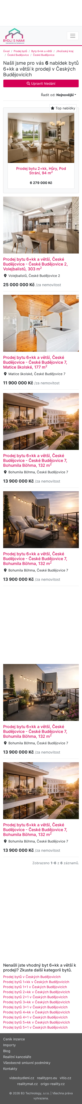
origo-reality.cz (53, 1084)
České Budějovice (18, 54)
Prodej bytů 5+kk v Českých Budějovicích (36, 1022)
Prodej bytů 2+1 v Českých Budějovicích (35, 997)
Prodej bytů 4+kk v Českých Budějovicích (36, 1012)
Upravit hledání (42, 83)
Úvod (6, 51)
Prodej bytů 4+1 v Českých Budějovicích (35, 1017)
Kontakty (10, 1068)
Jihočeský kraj (64, 51)
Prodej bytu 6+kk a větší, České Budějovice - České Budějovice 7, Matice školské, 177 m (35, 362)
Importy (9, 1045)
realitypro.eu (47, 1078)
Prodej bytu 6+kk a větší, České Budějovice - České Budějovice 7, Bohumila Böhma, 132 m (35, 460)
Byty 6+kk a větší (41, 51)
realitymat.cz (27, 1084)
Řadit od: (57, 95)
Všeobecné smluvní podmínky (26, 1063)
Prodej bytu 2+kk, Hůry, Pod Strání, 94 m (41, 170)
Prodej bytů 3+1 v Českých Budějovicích (35, 1007)
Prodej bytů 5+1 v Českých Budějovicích (35, 1027)
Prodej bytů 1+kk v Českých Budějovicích (36, 982)
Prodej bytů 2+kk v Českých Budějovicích (36, 992)
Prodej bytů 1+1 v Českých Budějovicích (35, 987)
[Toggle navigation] (73, 36)
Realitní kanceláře (17, 1057)
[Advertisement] (41, 12)
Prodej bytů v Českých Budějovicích (32, 977)
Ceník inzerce (14, 1039)
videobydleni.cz (21, 1078)
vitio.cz (65, 1078)
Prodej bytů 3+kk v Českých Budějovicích (36, 1002)
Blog (6, 1051)
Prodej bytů (20, 51)
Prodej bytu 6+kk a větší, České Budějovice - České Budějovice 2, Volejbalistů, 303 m (35, 264)
